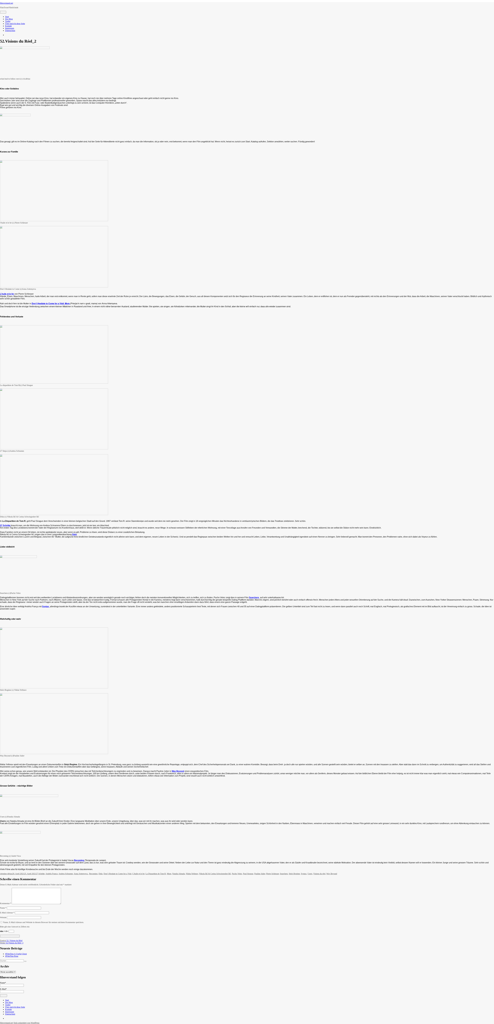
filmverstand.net (6, 3)
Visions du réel (319, 874)
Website (3, 917)
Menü (3, 12)
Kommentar (5, 903)
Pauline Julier (259, 874)
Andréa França (52, 874)
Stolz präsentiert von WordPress (26, 1023)
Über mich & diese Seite (15, 24)
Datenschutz (10, 30)
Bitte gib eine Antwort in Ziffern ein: (15, 927)
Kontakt (8, 26)
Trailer (7, 21)
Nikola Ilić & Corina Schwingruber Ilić (215, 874)
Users (310, 874)
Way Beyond (178, 771)
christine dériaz (6, 874)
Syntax (304, 874)
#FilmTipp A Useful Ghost (16, 954)
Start (7, 17)
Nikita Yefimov (192, 874)
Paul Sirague (248, 874)
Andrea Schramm (66, 874)
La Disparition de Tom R (155, 874)
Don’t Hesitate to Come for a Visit (117, 874)
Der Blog (9, 19)
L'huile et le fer (138, 874)
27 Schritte (40, 874)
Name (3, 908)
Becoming (93, 874)
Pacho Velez (237, 874)
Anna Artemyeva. (81, 874)
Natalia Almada (178, 874)
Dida (74, 534)
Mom (169, 874)
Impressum (9, 28)
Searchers (284, 874)
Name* (3, 983)
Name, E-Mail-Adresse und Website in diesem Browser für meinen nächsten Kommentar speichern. (43, 922)
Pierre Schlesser (272, 874)
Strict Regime (294, 874)
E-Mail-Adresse (7, 913)
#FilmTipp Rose (11, 956)
